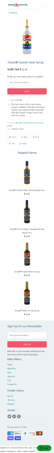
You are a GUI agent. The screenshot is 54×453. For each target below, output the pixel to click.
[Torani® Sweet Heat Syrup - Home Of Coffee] (27, 37)
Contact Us (12, 384)
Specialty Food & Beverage (26, 122)
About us (11, 400)
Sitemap (10, 404)
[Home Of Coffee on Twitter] (9, 416)
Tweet (14, 137)
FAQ (9, 380)
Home (9, 364)
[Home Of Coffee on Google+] (14, 416)
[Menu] (38, 5)
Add (13, 143)
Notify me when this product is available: (25, 76)
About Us (11, 376)
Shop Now (11, 368)
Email (24, 143)
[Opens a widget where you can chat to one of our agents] (44, 448)
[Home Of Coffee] (17, 5)
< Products (12, 12)
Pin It (37, 137)
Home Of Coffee (20, 427)
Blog (9, 372)
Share (26, 137)
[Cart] (44, 5)
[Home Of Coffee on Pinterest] (19, 416)
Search (10, 396)
